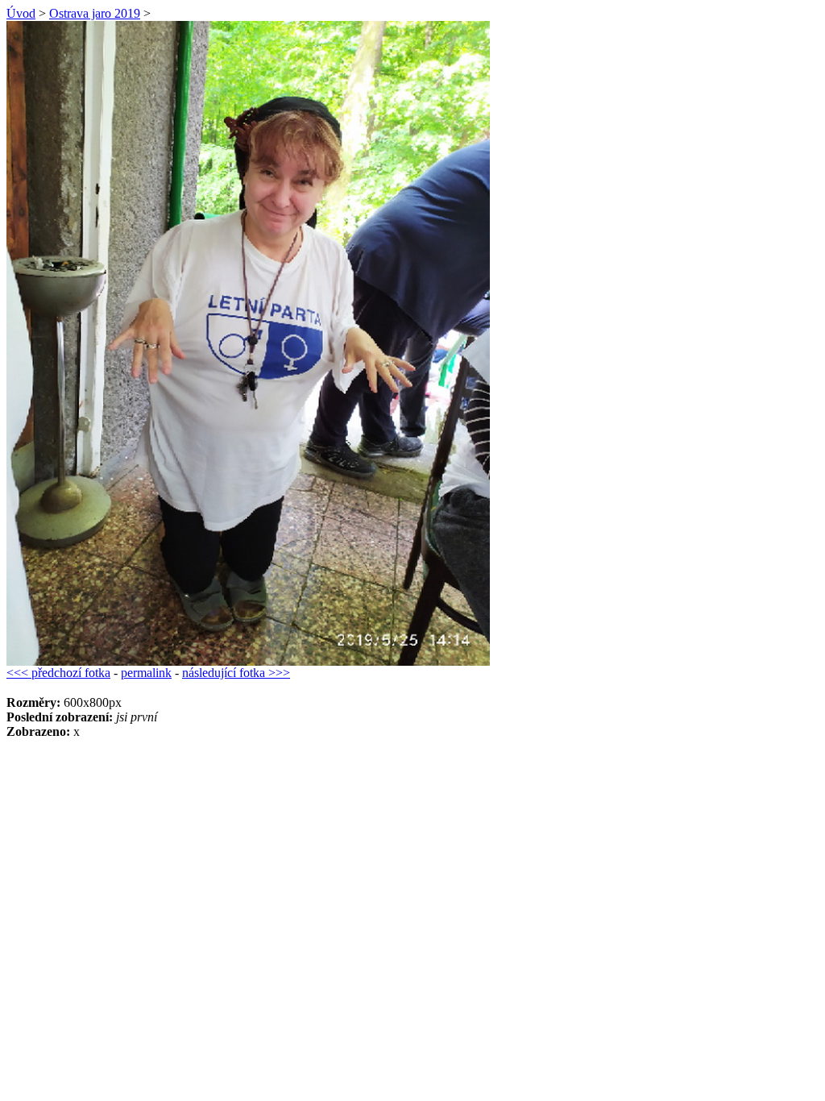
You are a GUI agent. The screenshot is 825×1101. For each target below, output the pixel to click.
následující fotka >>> (236, 672)
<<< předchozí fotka (58, 672)
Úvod (20, 13)
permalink (146, 672)
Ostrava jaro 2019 (94, 13)
